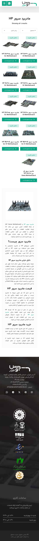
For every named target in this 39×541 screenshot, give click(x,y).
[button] (4, 3)
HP (9, 324)
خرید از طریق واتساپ (27, 61)
